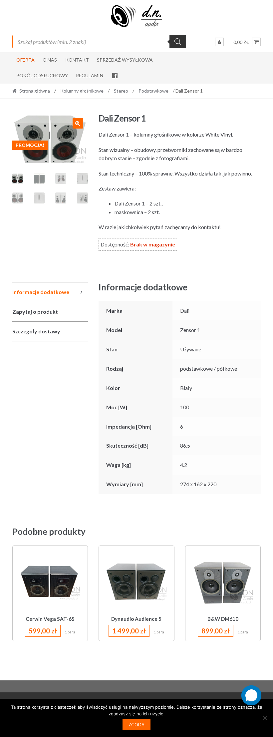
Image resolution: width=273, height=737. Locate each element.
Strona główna (34, 91)
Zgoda (136, 724)
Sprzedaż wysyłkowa (125, 60)
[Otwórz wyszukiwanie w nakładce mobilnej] (99, 41)
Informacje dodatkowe (40, 292)
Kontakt (77, 60)
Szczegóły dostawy (36, 331)
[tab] (50, 292)
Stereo (121, 91)
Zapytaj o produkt (35, 311)
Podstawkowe (153, 91)
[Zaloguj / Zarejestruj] (219, 42)
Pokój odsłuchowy (42, 75)
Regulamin (89, 75)
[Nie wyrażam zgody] (264, 718)
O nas (50, 60)
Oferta (25, 60)
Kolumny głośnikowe (82, 91)
